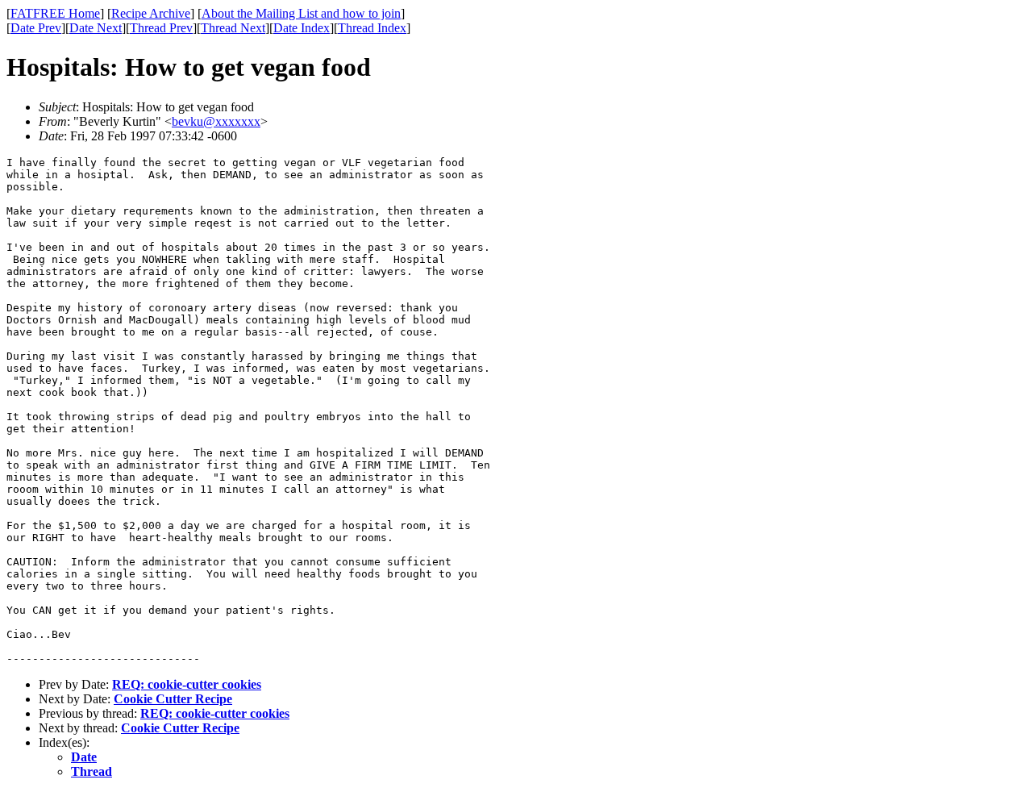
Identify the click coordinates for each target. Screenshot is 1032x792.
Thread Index (372, 28)
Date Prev (35, 28)
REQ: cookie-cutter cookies (186, 684)
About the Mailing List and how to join (301, 13)
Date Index (301, 28)
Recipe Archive (150, 13)
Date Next (95, 28)
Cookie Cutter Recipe (173, 699)
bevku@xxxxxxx (216, 121)
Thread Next (233, 28)
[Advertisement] (958, 251)
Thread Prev (161, 28)
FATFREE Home (55, 13)
